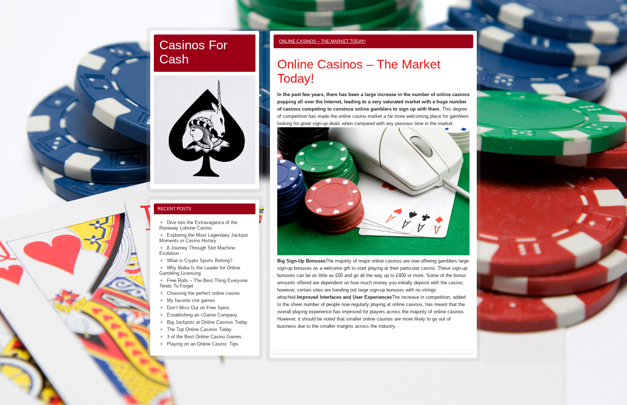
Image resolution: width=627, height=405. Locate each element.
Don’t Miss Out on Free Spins (198, 307)
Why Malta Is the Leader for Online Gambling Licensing (199, 270)
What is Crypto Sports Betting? (199, 260)
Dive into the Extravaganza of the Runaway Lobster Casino (198, 225)
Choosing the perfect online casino (203, 293)
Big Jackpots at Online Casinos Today (207, 322)
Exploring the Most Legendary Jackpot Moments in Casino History (203, 237)
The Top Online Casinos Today (199, 329)
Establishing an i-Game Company (202, 315)
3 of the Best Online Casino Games (204, 336)
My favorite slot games (191, 300)
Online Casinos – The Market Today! (322, 41)
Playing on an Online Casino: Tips (202, 344)
